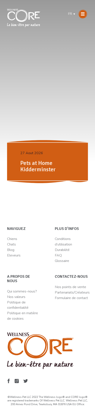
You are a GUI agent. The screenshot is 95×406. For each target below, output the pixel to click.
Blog (10, 249)
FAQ (58, 255)
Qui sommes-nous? (22, 291)
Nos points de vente (70, 287)
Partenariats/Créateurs (72, 292)
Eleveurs (14, 255)
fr (72, 13)
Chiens (12, 238)
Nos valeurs (16, 296)
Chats (11, 244)
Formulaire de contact (71, 298)
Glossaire (62, 260)
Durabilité (62, 249)
